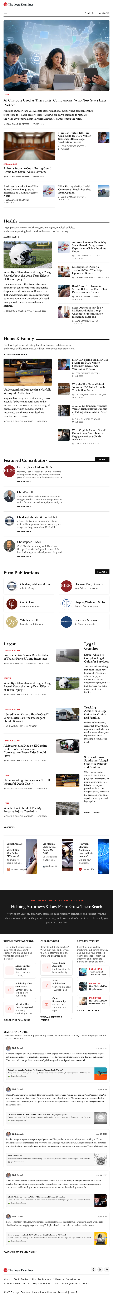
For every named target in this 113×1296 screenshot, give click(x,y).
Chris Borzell (25, 492)
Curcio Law (80, 443)
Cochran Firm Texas (84, 277)
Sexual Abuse (10, 164)
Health (7, 678)
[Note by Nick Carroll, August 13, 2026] (56, 1229)
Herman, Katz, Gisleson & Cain (35, 467)
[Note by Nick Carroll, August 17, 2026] (56, 1148)
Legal (6, 94)
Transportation (12, 650)
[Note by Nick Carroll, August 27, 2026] (56, 1063)
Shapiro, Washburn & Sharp (19, 421)
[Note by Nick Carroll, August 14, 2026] (56, 1190)
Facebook (62, 1292)
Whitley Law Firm (14, 725)
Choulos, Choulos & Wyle (19, 311)
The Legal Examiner (20, 1292)
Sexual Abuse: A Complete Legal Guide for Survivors (96, 658)
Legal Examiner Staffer (17, 124)
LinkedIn (74, 1292)
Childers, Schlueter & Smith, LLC (90, 394)
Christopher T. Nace (29, 542)
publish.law (50, 1292)
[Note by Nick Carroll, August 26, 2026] (56, 1106)
